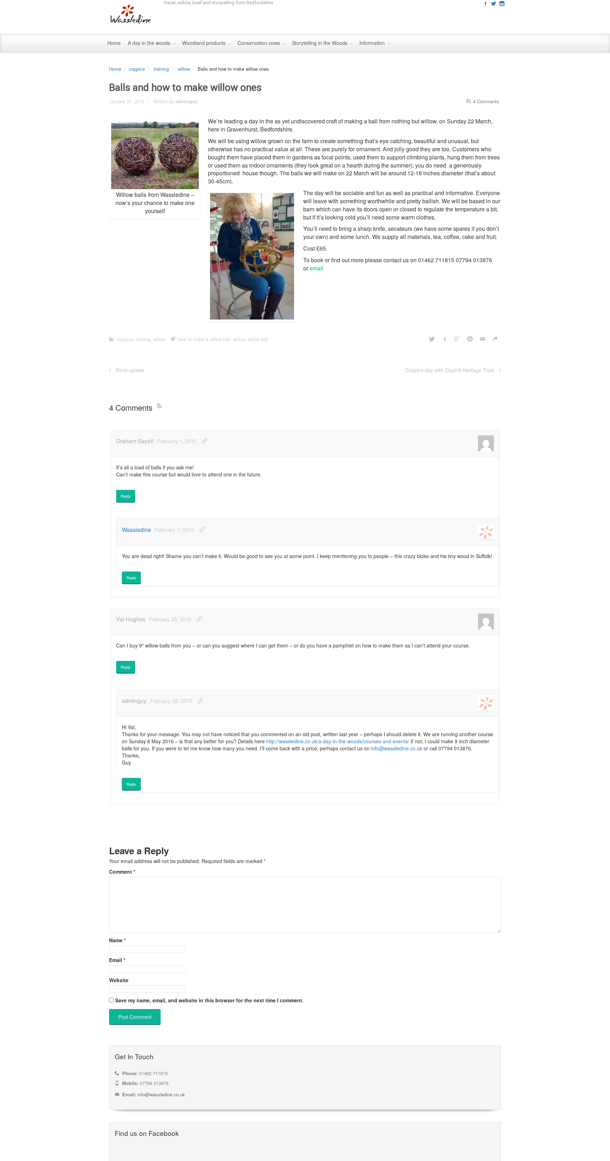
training (161, 68)
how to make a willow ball (204, 339)
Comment (122, 871)
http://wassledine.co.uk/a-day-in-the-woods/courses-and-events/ (337, 741)
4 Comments (486, 101)
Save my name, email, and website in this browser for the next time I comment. (209, 1000)
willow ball (257, 339)
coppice (137, 68)
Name (117, 940)
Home (115, 68)
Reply (126, 496)
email (316, 268)
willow (184, 68)
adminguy (186, 101)
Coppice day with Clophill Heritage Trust (449, 370)
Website (118, 980)
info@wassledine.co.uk (396, 748)
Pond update (130, 370)
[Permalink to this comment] (204, 441)
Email (117, 959)
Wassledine (136, 530)
